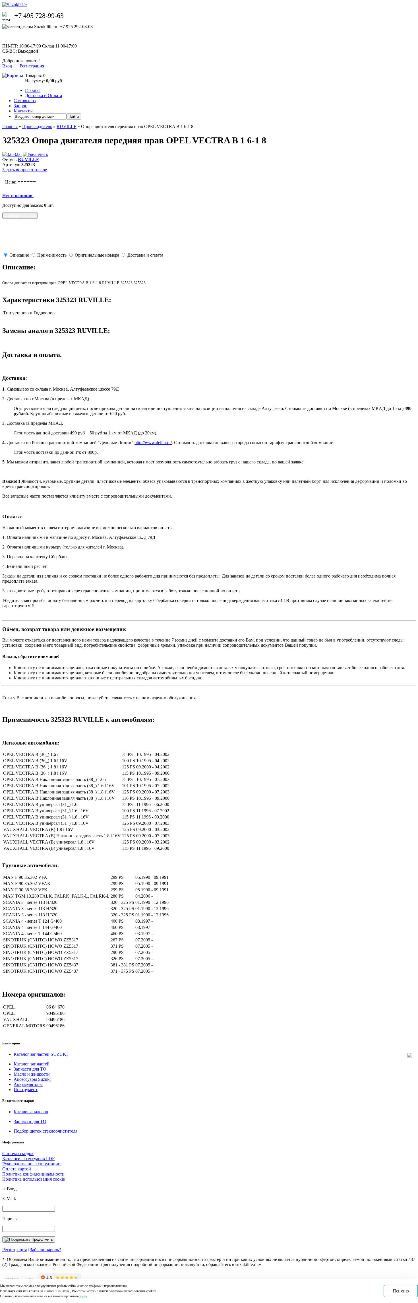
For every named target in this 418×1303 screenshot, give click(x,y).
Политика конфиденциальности (33, 1174)
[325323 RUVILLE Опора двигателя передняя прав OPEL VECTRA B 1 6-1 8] (25, 154)
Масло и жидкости (32, 1074)
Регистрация (32, 65)
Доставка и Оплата (43, 95)
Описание (19, 255)
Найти (74, 116)
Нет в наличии (18, 195)
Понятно (401, 1290)
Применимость (52, 255)
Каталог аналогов (31, 1111)
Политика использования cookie (33, 1179)
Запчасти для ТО (30, 1069)
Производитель (37, 126)
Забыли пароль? (45, 1249)
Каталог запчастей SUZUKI (41, 1054)
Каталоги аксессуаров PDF (28, 1158)
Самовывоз (25, 100)
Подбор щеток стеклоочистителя (45, 1131)
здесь (83, 1296)
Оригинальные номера (97, 255)
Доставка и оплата (145, 255)
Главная (32, 90)
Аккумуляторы (28, 1084)
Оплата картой (16, 1168)
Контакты (23, 110)
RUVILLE (66, 126)
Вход (7, 65)
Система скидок (18, 1153)
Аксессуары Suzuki (32, 1079)
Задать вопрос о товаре (24, 169)
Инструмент (26, 1089)
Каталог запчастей (31, 1063)
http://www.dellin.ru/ (153, 442)
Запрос (20, 105)
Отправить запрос (20, 215)
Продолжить (41, 1239)
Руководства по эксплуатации (31, 1163)
